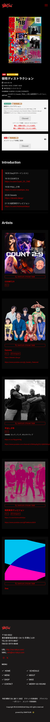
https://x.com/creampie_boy (17, 190)
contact (8, 684)
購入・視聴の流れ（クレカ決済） (25, 126)
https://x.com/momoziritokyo (17, 206)
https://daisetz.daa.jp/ (14, 198)
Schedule (34, 671)
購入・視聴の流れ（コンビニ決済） (25, 128)
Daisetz (8, 350)
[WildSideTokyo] (12, 5)
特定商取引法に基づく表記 (12, 699)
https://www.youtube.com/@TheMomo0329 (20, 522)
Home (7, 671)
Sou (6, 588)
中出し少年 (9, 428)
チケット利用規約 (31, 699)
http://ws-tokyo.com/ (15, 649)
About (32, 675)
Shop (7, 679)
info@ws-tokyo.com (15, 652)
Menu (7, 675)
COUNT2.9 (9, 281)
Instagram (16, 353)
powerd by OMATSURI (23, 712)
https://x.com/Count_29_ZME (17, 181)
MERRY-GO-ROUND (37, 684)
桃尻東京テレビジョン (14, 510)
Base (31, 679)
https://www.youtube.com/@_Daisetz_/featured (21, 362)
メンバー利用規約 (29, 702)
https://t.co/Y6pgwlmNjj (13, 439)
